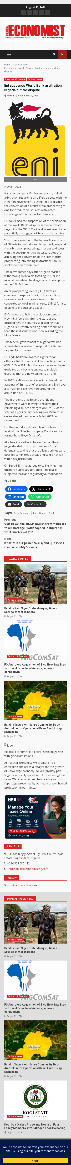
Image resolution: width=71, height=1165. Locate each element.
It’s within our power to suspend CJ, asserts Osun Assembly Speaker (34, 543)
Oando (42, 513)
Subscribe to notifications (20, 885)
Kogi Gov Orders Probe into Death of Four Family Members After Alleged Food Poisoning (35, 1100)
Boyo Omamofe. (22, 513)
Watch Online (62, 54)
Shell (51, 513)
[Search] (54, 54)
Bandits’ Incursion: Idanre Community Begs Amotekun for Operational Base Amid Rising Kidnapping (35, 700)
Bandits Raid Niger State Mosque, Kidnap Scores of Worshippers (35, 584)
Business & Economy (15, 79)
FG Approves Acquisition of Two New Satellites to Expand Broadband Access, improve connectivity (35, 640)
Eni (34, 513)
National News (35, 79)
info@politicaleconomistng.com (28, 869)
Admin (10, 95)
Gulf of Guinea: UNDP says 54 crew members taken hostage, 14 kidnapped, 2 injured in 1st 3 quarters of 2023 (35, 526)
